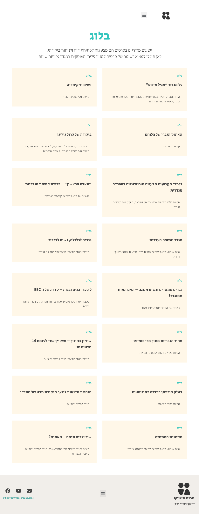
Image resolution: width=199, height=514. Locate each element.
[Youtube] (19, 491)
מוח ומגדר (147, 308)
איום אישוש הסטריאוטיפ (166, 252)
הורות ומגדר (173, 97)
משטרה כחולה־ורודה (161, 101)
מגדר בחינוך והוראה (146, 202)
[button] (144, 15)
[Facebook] (8, 491)
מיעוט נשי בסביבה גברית (75, 97)
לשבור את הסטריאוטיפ (129, 97)
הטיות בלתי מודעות (154, 97)
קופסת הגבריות (171, 146)
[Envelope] (29, 491)
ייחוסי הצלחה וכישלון (139, 449)
